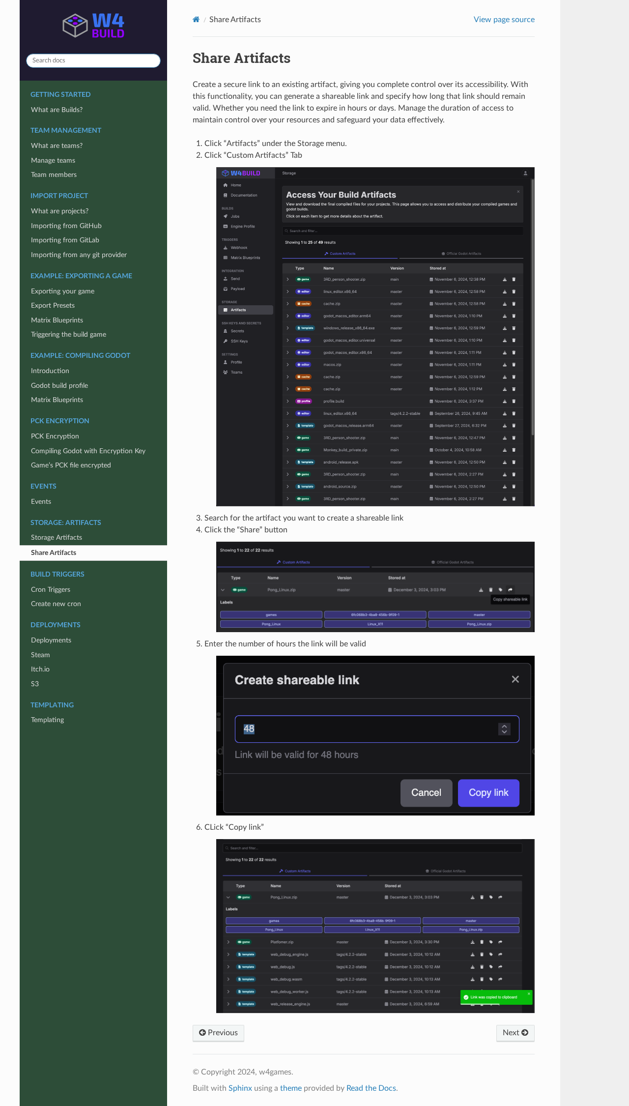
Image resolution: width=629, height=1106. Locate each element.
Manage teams (53, 160)
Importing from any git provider (79, 255)
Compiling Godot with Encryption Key (88, 451)
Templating (47, 720)
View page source (504, 20)
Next (512, 1033)
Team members (54, 174)
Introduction (50, 371)
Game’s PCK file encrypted (71, 465)
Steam (40, 655)
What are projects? (59, 211)
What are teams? (57, 145)
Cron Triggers (50, 589)
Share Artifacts (53, 552)
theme (291, 1088)
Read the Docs (371, 1088)
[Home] (196, 19)
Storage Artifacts (56, 537)
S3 (35, 684)
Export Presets (53, 305)
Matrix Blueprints (57, 320)
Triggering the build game (68, 334)
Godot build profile (59, 385)
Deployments (51, 640)
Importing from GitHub (66, 226)
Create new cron (56, 604)
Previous (222, 1033)
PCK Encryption (55, 436)
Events (41, 501)
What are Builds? (57, 110)
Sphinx (240, 1088)
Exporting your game (62, 291)
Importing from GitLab (65, 240)
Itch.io (40, 669)
